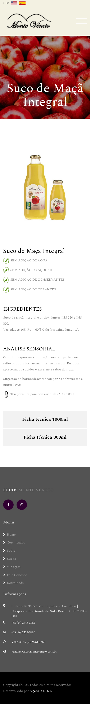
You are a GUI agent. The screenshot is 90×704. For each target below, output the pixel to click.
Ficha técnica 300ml (45, 437)
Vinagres (14, 566)
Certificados (16, 542)
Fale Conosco (17, 574)
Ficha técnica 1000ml (45, 419)
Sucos (28, 490)
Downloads (15, 582)
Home (11, 534)
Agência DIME (41, 690)
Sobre (11, 550)
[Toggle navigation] (80, 20)
